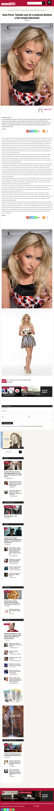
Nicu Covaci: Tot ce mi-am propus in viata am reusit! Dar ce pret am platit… (15, 671)
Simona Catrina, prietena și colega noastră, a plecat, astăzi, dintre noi (15, 645)
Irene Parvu (20, 380)
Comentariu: (4, 410)
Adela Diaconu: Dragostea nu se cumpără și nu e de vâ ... (29, 395)
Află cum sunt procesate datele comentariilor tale (33, 426)
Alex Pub (11, 613)
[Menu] (49, 3)
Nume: (3, 417)
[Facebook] (2, 809)
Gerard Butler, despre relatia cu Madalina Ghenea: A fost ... (10, 799)
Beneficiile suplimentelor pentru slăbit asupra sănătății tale (15, 610)
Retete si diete (7, 591)
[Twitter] (33, 131)
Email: (29, 417)
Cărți (5, 744)
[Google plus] (27, 131)
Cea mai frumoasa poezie (9, 506)
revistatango (12, 487)
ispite (7, 380)
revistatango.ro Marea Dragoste (15, 569)
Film (5, 528)
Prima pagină (10, 10)
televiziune (25, 380)
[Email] (13, 809)
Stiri (3, 388)
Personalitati (16, 10)
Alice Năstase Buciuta (7, 392)
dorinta (16, 380)
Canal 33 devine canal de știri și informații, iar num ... (10, 395)
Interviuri (24, 388)
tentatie (29, 380)
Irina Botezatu (12, 577)
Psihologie (23, 792)
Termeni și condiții (28, 806)
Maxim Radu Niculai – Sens (10, 516)
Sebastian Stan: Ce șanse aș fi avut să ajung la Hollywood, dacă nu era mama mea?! (15, 560)
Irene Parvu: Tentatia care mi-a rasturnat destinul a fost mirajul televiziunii (33, 10)
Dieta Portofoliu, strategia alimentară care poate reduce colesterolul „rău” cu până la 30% (12, 602)
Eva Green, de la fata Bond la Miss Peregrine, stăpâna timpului (14, 574)
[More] (44, 131)
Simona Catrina (12, 666)
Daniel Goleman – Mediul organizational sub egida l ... (30, 799)
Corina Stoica (27, 20)
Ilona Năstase (7, 544)
